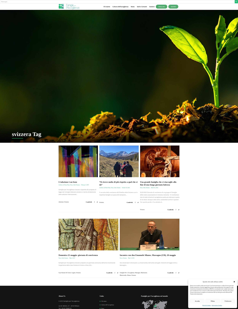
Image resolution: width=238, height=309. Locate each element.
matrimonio (144, 272)
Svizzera (78, 185)
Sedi (74, 185)
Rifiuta (213, 301)
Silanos (129, 275)
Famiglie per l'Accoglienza (127, 272)
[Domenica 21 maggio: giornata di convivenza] (88, 234)
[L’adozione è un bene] (78, 161)
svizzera (66, 202)
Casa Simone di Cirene (65, 272)
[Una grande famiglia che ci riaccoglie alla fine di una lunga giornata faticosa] (159, 161)
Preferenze (228, 301)
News (71, 185)
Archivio (60, 185)
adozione (61, 202)
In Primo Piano (66, 185)
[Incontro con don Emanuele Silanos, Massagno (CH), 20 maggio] (150, 234)
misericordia (123, 275)
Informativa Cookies (217, 305)
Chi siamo (104, 301)
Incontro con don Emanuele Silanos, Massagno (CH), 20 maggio (148, 255)
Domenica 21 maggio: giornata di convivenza (78, 255)
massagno (137, 272)
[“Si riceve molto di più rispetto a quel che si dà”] (119, 161)
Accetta (197, 301)
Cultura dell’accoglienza (107, 305)
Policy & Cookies (206, 305)
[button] (234, 282)
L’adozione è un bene (68, 182)
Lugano (73, 272)
